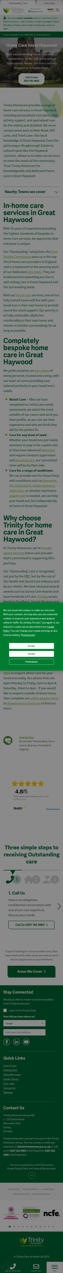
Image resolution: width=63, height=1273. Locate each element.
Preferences (31, 662)
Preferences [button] (28, 635)
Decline (31, 654)
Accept (31, 646)
